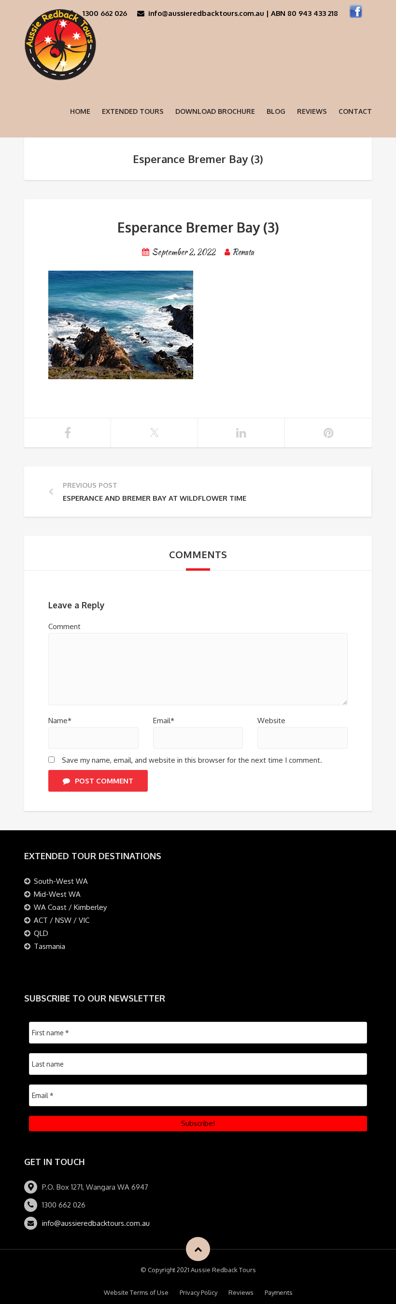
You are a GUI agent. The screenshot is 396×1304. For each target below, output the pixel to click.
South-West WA (61, 881)
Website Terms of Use (136, 1292)
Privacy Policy (198, 1292)
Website (271, 720)
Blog (276, 111)
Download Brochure (215, 111)
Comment (64, 626)
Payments (279, 1292)
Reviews (312, 111)
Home (80, 111)
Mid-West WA (57, 894)
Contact (355, 111)
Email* (163, 720)
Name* (59, 720)
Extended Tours (133, 111)
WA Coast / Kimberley (70, 907)
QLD (41, 933)
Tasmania (49, 946)
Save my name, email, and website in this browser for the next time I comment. (192, 760)
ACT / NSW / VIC (61, 920)
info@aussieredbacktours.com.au (96, 1223)
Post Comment (104, 780)
